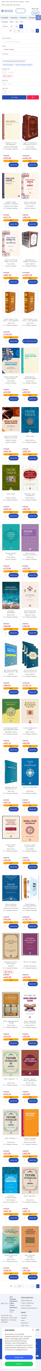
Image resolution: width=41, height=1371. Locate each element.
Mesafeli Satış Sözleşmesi (29, 1308)
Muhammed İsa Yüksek (11, 908)
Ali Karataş (10, 381)
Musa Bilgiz (30, 849)
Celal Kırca (30, 557)
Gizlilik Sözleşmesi (26, 1300)
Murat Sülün (30, 206)
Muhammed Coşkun (30, 966)
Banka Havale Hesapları (17, 1)
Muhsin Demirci (30, 264)
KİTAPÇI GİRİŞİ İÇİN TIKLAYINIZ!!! (11, 5)
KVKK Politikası (26, 1305)
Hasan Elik (11, 323)
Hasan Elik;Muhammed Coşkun (30, 908)
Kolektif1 (11, 966)
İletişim (27, 1)
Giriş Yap (35, 9)
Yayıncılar (14, 18)
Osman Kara (30, 381)
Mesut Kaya (11, 1025)
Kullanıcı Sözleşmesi (27, 1303)
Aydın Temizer (30, 732)
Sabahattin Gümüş (11, 732)
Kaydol (35, 13)
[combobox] (20, 57)
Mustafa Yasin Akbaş (11, 206)
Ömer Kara (11, 1083)
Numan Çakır (30, 1083)
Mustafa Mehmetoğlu (11, 147)
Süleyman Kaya (30, 615)
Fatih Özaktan (10, 1200)
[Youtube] (37, 1356)
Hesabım (24, 1318)
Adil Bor (10, 674)
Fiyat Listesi (24, 1325)
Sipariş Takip (5, 1)
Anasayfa (4, 18)
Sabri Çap (11, 791)
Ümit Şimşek (30, 147)
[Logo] (7, 10)
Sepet (23, 1320)
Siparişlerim (24, 1323)
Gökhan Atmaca (11, 440)
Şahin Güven (11, 615)
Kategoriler (33, 18)
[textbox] (20, 57)
